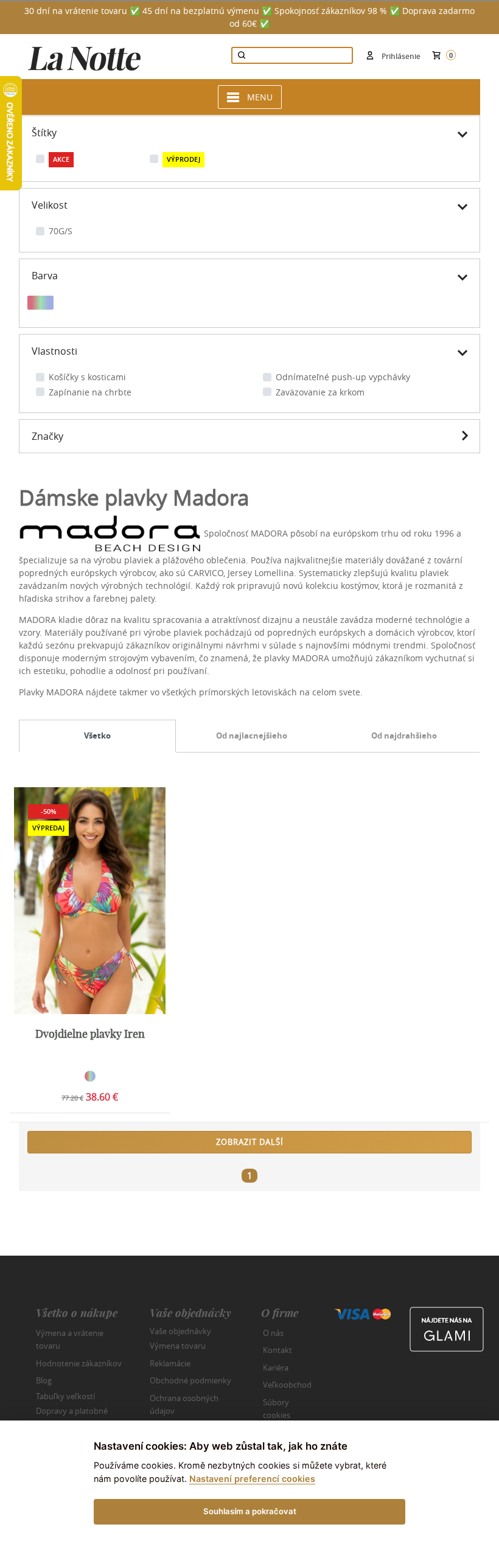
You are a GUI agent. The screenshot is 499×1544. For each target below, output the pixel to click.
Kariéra (275, 1367)
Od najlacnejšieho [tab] (251, 735)
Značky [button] (47, 436)
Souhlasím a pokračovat (249, 1511)
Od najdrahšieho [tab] (404, 735)
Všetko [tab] (97, 735)
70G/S (60, 231)
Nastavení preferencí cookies (252, 1478)
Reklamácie (170, 1363)
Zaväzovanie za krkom (320, 392)
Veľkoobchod (287, 1384)
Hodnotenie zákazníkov (79, 1363)
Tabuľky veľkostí (65, 1395)
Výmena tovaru (178, 1345)
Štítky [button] (44, 132)
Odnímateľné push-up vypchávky (343, 377)
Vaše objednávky (180, 1330)
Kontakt (277, 1349)
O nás (273, 1332)
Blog (44, 1380)
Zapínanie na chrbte (90, 392)
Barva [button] (45, 275)
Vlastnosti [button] (54, 351)
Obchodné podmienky (190, 1380)
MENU (260, 97)
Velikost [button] (50, 205)
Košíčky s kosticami (87, 377)
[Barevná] (40, 304)
